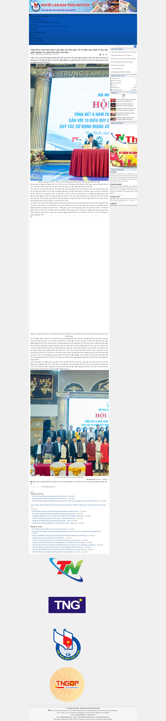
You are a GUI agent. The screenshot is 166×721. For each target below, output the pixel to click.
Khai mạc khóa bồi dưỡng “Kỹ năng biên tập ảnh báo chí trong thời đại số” (126, 100)
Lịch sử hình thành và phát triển (38, 20)
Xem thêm (133, 93)
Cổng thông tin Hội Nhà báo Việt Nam (120, 72)
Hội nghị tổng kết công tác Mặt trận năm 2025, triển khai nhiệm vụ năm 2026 (126, 109)
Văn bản (31, 42)
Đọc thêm (133, 170)
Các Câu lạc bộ (34, 28)
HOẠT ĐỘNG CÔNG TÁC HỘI (37, 32)
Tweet (31, 491)
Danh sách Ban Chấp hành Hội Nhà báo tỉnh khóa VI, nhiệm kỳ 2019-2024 (48, 26)
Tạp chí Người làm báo (117, 68)
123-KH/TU (113, 172)
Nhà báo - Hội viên (34, 34)
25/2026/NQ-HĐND (116, 184)
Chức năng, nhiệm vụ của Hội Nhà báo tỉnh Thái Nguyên (44, 22)
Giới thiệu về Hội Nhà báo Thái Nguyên (39, 16)
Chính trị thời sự (33, 30)
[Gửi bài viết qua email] (100, 54)
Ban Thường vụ (34, 24)
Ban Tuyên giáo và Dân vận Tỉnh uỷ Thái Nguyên (123, 58)
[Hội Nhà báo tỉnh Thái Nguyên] (83, 6)
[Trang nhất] (30, 14)
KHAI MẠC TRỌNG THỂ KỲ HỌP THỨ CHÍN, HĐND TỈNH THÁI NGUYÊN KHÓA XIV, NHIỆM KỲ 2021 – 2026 (126, 118)
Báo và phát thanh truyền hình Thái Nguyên (122, 62)
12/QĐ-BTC (113, 203)
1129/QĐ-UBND (115, 196)
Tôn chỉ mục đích (34, 18)
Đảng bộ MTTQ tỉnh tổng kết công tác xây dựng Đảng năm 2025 (125, 113)
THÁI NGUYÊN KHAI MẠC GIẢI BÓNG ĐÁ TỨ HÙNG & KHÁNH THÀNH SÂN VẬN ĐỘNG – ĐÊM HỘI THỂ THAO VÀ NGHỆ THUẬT (126, 105)
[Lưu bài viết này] (107, 54)
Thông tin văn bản (117, 170)
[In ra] (104, 54)
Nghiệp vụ (31, 36)
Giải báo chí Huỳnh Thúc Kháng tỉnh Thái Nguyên (41, 44)
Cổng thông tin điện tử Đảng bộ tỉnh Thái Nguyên (123, 52)
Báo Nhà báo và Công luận (117, 65)
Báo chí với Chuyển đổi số (35, 38)
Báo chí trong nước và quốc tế (36, 40)
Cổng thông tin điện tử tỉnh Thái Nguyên (121, 55)
